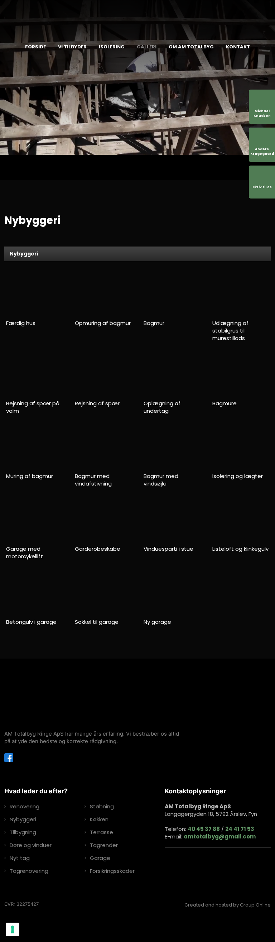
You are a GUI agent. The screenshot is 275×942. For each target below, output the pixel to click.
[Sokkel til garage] (103, 593)
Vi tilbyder (72, 46)
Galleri (146, 46)
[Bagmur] (172, 294)
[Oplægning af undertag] (172, 375)
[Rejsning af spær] (103, 375)
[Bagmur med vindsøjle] (172, 447)
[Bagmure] (241, 375)
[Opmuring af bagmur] (103, 294)
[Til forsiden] (149, 19)
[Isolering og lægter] (241, 447)
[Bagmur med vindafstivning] (103, 447)
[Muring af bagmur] (34, 447)
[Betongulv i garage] (34, 593)
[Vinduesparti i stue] (172, 520)
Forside (35, 46)
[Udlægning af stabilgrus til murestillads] (241, 294)
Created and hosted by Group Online (227, 905)
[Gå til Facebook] (8, 757)
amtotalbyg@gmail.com (220, 836)
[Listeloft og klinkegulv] (241, 520)
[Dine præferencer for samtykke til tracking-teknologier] (12, 929)
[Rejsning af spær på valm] (34, 375)
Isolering (112, 46)
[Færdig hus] (34, 294)
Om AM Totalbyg (191, 46)
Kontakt (238, 46)
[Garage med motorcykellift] (34, 520)
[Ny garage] (172, 593)
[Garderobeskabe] (103, 520)
